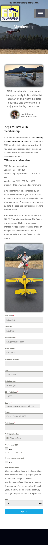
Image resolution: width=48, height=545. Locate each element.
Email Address (10, 337)
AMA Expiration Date (12, 434)
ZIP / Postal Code (11, 392)
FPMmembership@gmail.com (17, 159)
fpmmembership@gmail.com (25, 2)
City (7, 370)
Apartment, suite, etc (12, 359)
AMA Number (10, 423)
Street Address (10, 348)
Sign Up (24, 511)
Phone (7, 412)
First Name (9, 315)
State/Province (10, 381)
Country (8, 403)
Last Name (9, 326)
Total (6, 499)
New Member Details (12, 467)
